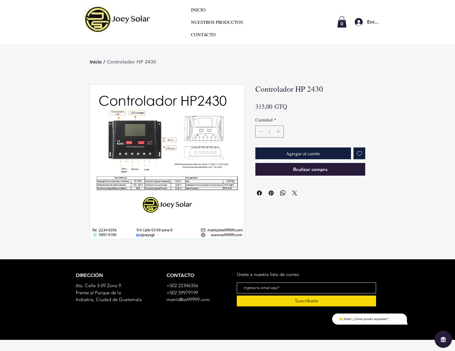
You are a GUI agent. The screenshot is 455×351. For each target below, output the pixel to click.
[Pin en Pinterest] (271, 193)
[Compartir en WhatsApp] (283, 193)
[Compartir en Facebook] (259, 193)
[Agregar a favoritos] (359, 153)
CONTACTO (203, 34)
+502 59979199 (182, 293)
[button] (342, 22)
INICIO (198, 10)
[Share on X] (294, 193)
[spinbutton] (270, 131)
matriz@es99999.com (188, 299)
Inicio (96, 62)
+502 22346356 (182, 285)
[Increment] (279, 131)
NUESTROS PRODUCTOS (217, 22)
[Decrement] (260, 131)
